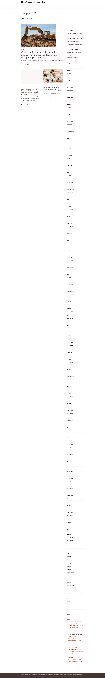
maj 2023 (69, 175)
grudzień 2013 (70, 481)
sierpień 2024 (70, 138)
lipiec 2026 (69, 66)
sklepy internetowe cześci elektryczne (74, 657)
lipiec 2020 (69, 274)
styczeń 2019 (70, 311)
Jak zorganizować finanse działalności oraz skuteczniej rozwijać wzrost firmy (75, 45)
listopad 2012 (70, 515)
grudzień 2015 (70, 410)
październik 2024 (70, 131)
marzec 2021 (69, 250)
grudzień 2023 (70, 165)
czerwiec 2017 (70, 359)
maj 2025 (69, 107)
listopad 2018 (70, 318)
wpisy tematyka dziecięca (78, 663)
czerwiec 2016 (70, 389)
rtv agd (68, 591)
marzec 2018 (69, 335)
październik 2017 (70, 349)
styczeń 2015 (70, 444)
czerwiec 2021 (70, 243)
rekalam (79, 649)
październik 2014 (70, 454)
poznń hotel (71, 647)
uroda (68, 601)
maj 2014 (69, 468)
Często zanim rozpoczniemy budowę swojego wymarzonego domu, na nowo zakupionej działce (41, 55)
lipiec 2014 (69, 461)
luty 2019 (69, 308)
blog (72, 621)
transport (69, 598)
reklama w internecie (73, 651)
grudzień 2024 (70, 124)
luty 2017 (69, 369)
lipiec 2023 (69, 172)
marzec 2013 (69, 502)
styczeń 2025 (70, 121)
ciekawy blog (75, 627)
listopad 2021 (70, 226)
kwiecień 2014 (70, 471)
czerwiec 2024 (70, 145)
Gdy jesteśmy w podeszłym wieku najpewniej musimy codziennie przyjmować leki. (52, 89)
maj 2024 (69, 148)
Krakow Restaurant (72, 634)
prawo (76, 647)
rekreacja (69, 588)
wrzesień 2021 (70, 233)
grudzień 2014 (70, 447)
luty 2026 (69, 83)
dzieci (81, 629)
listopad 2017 (70, 345)
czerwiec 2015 (70, 430)
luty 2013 (69, 505)
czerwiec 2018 (70, 328)
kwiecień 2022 (70, 209)
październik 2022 (70, 189)
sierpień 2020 (70, 270)
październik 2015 (70, 417)
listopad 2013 (70, 485)
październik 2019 (70, 291)
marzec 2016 (69, 400)
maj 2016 (69, 393)
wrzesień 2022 (70, 192)
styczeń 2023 (70, 182)
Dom (68, 550)
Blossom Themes (69, 674)
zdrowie (69, 611)
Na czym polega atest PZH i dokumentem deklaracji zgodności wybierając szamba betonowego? (74, 51)
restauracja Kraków (72, 653)
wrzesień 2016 (70, 379)
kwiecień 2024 (70, 151)
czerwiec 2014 (70, 464)
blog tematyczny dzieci (73, 625)
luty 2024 (69, 158)
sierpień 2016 (70, 383)
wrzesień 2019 (70, 294)
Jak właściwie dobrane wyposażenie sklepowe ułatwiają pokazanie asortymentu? (74, 57)
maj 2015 (69, 434)
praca (68, 575)
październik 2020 (70, 264)
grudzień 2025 (70, 90)
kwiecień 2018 (70, 332)
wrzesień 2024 (70, 134)
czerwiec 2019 (70, 301)
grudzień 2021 (70, 223)
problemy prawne (72, 649)
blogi (69, 623)
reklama (69, 582)
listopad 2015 (70, 413)
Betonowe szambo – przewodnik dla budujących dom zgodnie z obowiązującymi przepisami (74, 40)
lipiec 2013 (69, 498)
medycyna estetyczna (72, 640)
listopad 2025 (70, 94)
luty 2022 (69, 216)
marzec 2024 (69, 155)
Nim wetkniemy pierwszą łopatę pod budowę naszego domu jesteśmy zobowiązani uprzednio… (30, 91)
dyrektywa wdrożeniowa (73, 629)
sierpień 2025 (70, 97)
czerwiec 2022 (70, 202)
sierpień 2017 (70, 352)
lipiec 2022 (69, 199)
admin (22, 64)
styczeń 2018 (70, 342)
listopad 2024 (70, 128)
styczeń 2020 (70, 284)
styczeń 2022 (70, 219)
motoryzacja (69, 569)
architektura (70, 537)
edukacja (69, 556)
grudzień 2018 (70, 315)
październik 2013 (70, 488)
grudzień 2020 (70, 260)
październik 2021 (70, 230)
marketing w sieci (72, 638)
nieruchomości (70, 572)
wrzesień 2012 (70, 522)
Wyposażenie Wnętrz (71, 608)
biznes (68, 543)
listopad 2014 (70, 451)
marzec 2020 (69, 281)
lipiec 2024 (69, 141)
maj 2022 (69, 206)
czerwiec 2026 (70, 70)
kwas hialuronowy (72, 636)
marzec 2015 (69, 437)
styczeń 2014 (70, 478)
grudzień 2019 (70, 287)
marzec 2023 (69, 179)
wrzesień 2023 (70, 168)
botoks (81, 625)
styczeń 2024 (70, 162)
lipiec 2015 (69, 427)
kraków (80, 634)
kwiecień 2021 (70, 247)
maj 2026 (69, 73)
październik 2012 (70, 519)
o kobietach (76, 642)
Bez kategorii (70, 540)
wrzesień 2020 (70, 267)
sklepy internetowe (71, 595)
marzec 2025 (69, 114)
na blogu (81, 640)
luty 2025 (69, 117)
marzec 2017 (69, 366)
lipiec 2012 (69, 529)
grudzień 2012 (70, 512)
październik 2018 (70, 321)
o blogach (70, 642)
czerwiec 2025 (70, 104)
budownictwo (70, 547)
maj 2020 (69, 277)
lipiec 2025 (69, 100)
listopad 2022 (70, 185)
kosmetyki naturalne (71, 563)
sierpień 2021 (70, 236)
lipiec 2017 (69, 355)
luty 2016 (69, 403)
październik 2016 (70, 376)
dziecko (69, 553)
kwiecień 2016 (70, 396)
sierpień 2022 (70, 196)
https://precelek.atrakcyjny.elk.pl (33, 2)
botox (69, 627)
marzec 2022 (69, 213)
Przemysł (69, 579)
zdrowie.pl (69, 614)
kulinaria (69, 566)
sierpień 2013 (70, 495)
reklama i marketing (71, 585)
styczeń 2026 (70, 87)
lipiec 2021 (69, 240)
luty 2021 (69, 253)
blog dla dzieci (78, 621)
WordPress (81, 674)
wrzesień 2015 (70, 420)
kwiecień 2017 (70, 362)
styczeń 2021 (70, 257)
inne (68, 559)
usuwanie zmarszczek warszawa (75, 661)
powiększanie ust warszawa (74, 645)
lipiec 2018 (69, 325)
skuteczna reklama (72, 659)
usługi (23, 49)
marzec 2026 (69, 80)
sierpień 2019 (70, 298)
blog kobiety (74, 623)
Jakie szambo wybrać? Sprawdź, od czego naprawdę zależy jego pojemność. (75, 34)
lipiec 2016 (69, 386)
